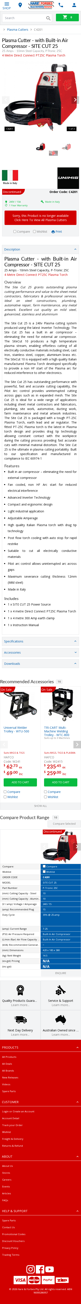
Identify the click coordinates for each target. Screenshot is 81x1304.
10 (55, 817)
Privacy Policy (10, 1247)
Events (6, 1186)
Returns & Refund (12, 1145)
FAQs (5, 1200)
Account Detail (10, 1118)
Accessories (12, 652)
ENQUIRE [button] (60, 973)
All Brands (8, 1070)
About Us (7, 1165)
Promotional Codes (13, 1234)
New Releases (10, 1077)
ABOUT (7, 1156)
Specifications (13, 641)
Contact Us (8, 1227)
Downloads (12, 664)
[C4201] (40, 97)
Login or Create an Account (18, 1111)
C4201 (46, 877)
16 (59, 681)
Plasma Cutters (17, 29)
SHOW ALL (40, 806)
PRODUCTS (10, 1047)
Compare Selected (64, 824)
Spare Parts (9, 1091)
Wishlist (6, 1132)
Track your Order (12, 1125)
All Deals (7, 1063)
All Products (9, 1056)
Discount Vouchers (13, 1241)
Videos (6, 1084)
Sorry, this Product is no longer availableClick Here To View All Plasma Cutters (41, 218)
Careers (6, 1179)
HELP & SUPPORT (15, 1211)
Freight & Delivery (12, 1138)
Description (12, 249)
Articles (6, 1193)
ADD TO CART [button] (20, 782)
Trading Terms (10, 1254)
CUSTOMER (10, 1102)
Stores (6, 1172)
